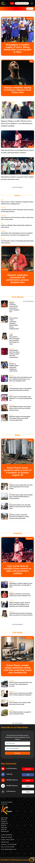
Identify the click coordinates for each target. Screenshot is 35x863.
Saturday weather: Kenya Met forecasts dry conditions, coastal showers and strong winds (19, 516)
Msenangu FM (5, 831)
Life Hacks (29, 638)
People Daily (4, 818)
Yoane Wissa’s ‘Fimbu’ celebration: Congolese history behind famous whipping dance (14, 323)
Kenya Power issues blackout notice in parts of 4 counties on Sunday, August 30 (17, 471)
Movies (3, 239)
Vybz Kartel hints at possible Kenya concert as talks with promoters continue (17, 570)
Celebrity (30, 18)
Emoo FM (3, 829)
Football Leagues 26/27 (22, 3)
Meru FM (3, 825)
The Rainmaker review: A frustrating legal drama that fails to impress (20, 389)
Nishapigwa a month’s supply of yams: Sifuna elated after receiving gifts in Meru (17, 48)
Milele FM (3, 820)
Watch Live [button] (29, 8)
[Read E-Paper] (32, 860)
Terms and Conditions (6, 802)
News (30, 440)
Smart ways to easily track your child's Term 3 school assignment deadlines (20, 694)
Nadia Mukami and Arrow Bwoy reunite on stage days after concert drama (14, 353)
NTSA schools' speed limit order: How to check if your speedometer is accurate (20, 684)
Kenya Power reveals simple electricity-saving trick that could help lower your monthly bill (18, 669)
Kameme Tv (4, 822)
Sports (10, 395)
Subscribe (17, 753)
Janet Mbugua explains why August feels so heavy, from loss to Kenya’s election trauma (20, 408)
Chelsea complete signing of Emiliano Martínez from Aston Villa (17, 90)
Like (28, 775)
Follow (28, 780)
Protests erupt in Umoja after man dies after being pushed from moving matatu (21, 486)
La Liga (11, 415)
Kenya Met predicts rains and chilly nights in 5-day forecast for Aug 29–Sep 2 (20, 506)
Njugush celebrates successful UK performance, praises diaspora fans (17, 278)
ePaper (12, 3)
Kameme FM (4, 824)
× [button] (33, 858)
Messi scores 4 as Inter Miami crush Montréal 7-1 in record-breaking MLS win (20, 398)
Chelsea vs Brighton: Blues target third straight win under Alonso (14, 367)
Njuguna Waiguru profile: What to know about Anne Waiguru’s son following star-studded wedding (17, 123)
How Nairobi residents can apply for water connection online (20, 713)
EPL (31, 61)
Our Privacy (4, 804)
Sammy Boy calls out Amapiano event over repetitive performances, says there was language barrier (20, 379)
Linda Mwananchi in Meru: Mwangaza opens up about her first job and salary (14, 339)
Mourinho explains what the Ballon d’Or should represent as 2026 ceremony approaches (19, 418)
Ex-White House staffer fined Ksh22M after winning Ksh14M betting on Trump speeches (20, 496)
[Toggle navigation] (32, 3)
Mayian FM (4, 827)
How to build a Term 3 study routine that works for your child (20, 703)
